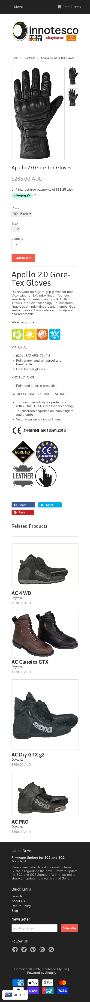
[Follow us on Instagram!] (42, 951)
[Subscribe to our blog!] (51, 951)
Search (17, 896)
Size (15, 223)
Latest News (22, 851)
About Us (18, 901)
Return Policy (21, 906)
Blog (15, 910)
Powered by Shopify (41, 973)
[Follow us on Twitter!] (24, 951)
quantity (17, 238)
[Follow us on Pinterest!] (33, 951)
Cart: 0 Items (72, 7)
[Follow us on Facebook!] (15, 951)
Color (15, 208)
